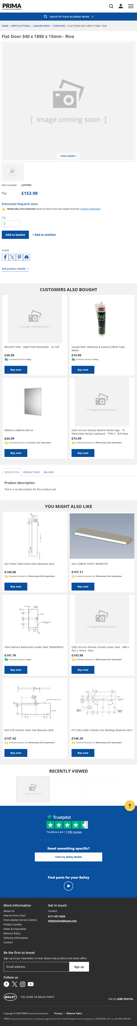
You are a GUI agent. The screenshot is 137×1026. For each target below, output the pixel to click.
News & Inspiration (15, 929)
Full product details (14, 268)
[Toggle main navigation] (131, 6)
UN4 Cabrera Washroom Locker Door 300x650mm (34, 647)
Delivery (49, 472)
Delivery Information (16, 938)
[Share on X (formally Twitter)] (12, 257)
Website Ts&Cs (74, 1013)
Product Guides (13, 924)
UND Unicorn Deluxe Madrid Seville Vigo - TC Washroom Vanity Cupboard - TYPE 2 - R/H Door (100, 431)
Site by (120, 999)
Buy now (16, 369)
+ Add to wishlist (44, 235)
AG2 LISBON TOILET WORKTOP (90, 563)
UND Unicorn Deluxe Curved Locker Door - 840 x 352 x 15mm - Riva (100, 648)
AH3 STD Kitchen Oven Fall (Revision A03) (29, 730)
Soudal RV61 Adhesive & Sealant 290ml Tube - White (99, 348)
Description (12, 472)
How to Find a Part (14, 915)
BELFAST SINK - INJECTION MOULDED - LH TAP (31, 347)
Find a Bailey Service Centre (20, 920)
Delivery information (91, 209)
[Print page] (26, 257)
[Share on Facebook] (5, 257)
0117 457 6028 (56, 916)
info (31, 472)
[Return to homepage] (12, 7)
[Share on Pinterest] (19, 257)
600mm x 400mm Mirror (18, 430)
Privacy (58, 1013)
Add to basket (15, 235)
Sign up (79, 967)
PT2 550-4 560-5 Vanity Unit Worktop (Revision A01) (102, 730)
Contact (8, 942)
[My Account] (121, 6)
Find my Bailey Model (68, 857)
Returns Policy (12, 933)
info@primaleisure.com (62, 921)
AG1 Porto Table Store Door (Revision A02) (29, 563)
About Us (9, 911)
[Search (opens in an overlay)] (111, 6)
